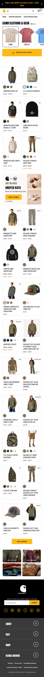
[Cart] (38, 11)
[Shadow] (8, 87)
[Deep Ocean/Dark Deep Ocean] (11, 340)
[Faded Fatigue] (28, 121)
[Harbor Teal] (28, 87)
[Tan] (28, 451)
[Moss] (24, 156)
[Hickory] (31, 156)
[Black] (4, 121)
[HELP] (22, 633)
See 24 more (22, 541)
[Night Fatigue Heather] (8, 121)
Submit (34, 603)
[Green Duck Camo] (4, 451)
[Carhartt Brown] (11, 451)
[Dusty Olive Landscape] (8, 302)
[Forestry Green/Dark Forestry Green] (4, 340)
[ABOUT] (22, 623)
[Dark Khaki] (28, 156)
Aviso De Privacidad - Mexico (14, 667)
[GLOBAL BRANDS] (22, 654)
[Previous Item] (2, 4)
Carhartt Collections (15, 16)
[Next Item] (41, 4)
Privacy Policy (18, 663)
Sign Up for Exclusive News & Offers (22, 599)
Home (4, 16)
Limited (27, 44)
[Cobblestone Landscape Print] (4, 302)
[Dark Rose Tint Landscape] (11, 302)
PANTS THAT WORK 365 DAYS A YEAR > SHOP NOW (22, 4)
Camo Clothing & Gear (30, 16)
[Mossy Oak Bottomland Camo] (24, 264)
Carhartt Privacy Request (30, 667)
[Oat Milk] (8, 264)
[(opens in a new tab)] (6, 610)
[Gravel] (31, 451)
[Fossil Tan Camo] (8, 156)
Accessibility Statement (30, 663)
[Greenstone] (31, 87)
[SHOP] (22, 644)
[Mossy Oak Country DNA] (4, 378)
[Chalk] (24, 87)
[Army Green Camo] (11, 87)
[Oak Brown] (4, 87)
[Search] (33, 10)
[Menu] (8, 11)
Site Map (10, 663)
